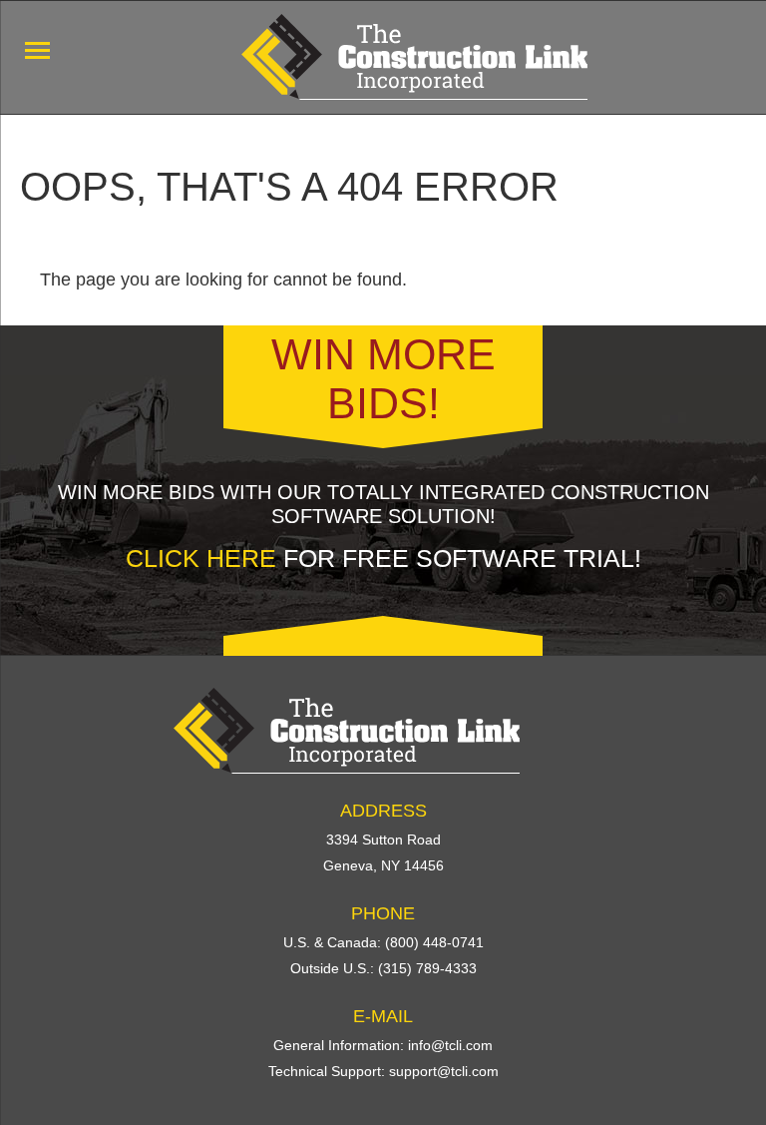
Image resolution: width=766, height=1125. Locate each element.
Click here (201, 558)
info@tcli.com (450, 1045)
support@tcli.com (444, 1071)
